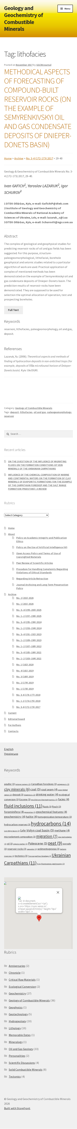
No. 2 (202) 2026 (24, 598)
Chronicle (15, 972)
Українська (11, 754)
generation (30, 812)
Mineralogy (16, 1042)
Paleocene (37, 843)
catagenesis (63, 784)
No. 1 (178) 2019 (24, 688)
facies (63, 799)
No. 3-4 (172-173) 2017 (39, 158)
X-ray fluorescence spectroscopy (51, 864)
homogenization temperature (55, 816)
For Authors (14, 725)
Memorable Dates (20, 1035)
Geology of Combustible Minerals (33, 408)
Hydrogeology (17, 1021)
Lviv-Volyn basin (12, 831)
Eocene (25, 799)
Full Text (13, 310)
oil (10, 843)
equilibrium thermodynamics (44, 800)
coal (35, 789)
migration (46, 836)
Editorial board (16, 719)
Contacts (13, 731)
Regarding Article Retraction (32, 578)
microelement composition (20, 836)
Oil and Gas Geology (21, 1049)
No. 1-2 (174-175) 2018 (28, 701)
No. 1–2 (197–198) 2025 (28, 616)
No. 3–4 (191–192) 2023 (28, 634)
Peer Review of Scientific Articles (34, 563)
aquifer (9, 784)
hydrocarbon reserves (17, 824)
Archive (18, 158)
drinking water (47, 794)
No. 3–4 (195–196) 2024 (28, 622)
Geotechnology (18, 1014)
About (11, 534)
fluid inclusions (23, 806)
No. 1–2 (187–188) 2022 (28, 646)
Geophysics (16, 1007)
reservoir (9, 416)
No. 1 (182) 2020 (24, 664)
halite (31, 817)
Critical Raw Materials (22, 979)
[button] (39, 918)
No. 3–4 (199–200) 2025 (28, 610)
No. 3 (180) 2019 (24, 676)
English (8, 749)
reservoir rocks (16, 848)
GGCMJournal (43, 64)
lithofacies (26, 412)
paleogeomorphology (59, 412)
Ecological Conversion (22, 986)
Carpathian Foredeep (44, 784)
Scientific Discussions (22, 1063)
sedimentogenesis (48, 848)
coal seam (49, 789)
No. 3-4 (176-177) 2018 (28, 694)
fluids (47, 806)
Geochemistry (17, 993)
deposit (14, 412)
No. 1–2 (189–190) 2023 (28, 640)
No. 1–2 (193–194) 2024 (28, 628)
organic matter (20, 844)
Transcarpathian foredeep (39, 856)
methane (62, 830)
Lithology (15, 1028)
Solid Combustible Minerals (25, 1069)
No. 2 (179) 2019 (24, 682)
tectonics (21, 855)
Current (12, 713)
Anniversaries (17, 966)
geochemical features (51, 812)
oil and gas (40, 412)
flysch (56, 806)
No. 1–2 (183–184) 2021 (28, 658)
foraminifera (14, 812)
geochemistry (14, 817)
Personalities (17, 1056)
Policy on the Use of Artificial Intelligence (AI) (41, 547)
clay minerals (17, 789)
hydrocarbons (51, 823)
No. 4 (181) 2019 (24, 670)
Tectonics (15, 1076)
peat (55, 843)
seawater (32, 849)
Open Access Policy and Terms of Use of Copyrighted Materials (38, 555)
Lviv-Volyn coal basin (37, 830)
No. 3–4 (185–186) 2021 (28, 652)
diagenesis (29, 795)
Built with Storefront (17, 1108)
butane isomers (23, 784)
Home (8, 158)
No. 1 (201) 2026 (24, 603)
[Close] (58, 892)
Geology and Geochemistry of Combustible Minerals (23, 18)
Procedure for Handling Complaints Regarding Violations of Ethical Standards (42, 570)
